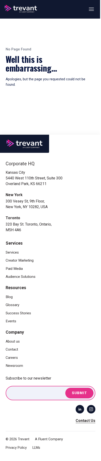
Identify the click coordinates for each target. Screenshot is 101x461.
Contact (12, 349)
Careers (12, 358)
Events (11, 321)
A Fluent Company (49, 439)
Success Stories (18, 313)
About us (13, 341)
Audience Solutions (20, 277)
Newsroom (14, 366)
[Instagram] (91, 409)
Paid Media (14, 269)
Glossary (12, 305)
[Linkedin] (80, 409)
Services (12, 252)
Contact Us (85, 420)
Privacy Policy (16, 448)
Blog (9, 297)
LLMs (36, 448)
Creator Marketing (20, 260)
